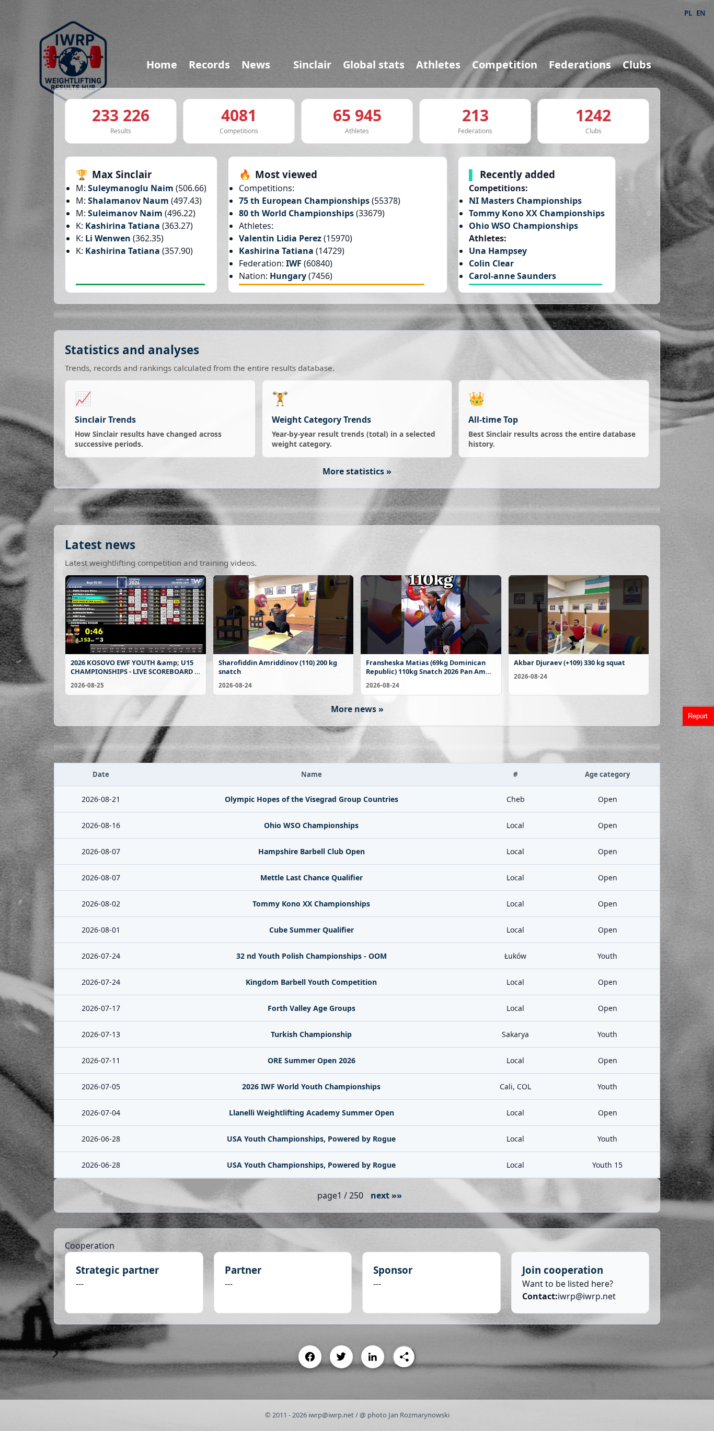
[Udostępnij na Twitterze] (341, 1356)
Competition (504, 64)
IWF (295, 263)
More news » (357, 709)
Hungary (289, 276)
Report (698, 715)
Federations (580, 64)
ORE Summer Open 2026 (311, 1060)
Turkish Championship (311, 1034)
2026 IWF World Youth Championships (311, 1086)
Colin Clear (491, 263)
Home (161, 64)
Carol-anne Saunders (512, 276)
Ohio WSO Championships (523, 225)
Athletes (438, 64)
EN (701, 13)
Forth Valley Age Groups (311, 1008)
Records (209, 64)
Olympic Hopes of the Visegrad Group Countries (311, 799)
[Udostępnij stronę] (404, 1356)
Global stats (374, 64)
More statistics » (357, 471)
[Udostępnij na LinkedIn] (372, 1356)
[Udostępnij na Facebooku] (309, 1356)
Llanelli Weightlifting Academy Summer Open (311, 1113)
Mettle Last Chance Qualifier (311, 877)
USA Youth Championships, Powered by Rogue (311, 1139)
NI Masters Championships (525, 200)
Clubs (637, 64)
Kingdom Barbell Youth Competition (311, 982)
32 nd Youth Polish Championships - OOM (311, 956)
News (255, 64)
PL (688, 13)
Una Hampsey (498, 251)
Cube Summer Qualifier (311, 930)
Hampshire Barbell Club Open (311, 851)
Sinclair (312, 64)
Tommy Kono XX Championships (537, 213)
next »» (386, 1195)
